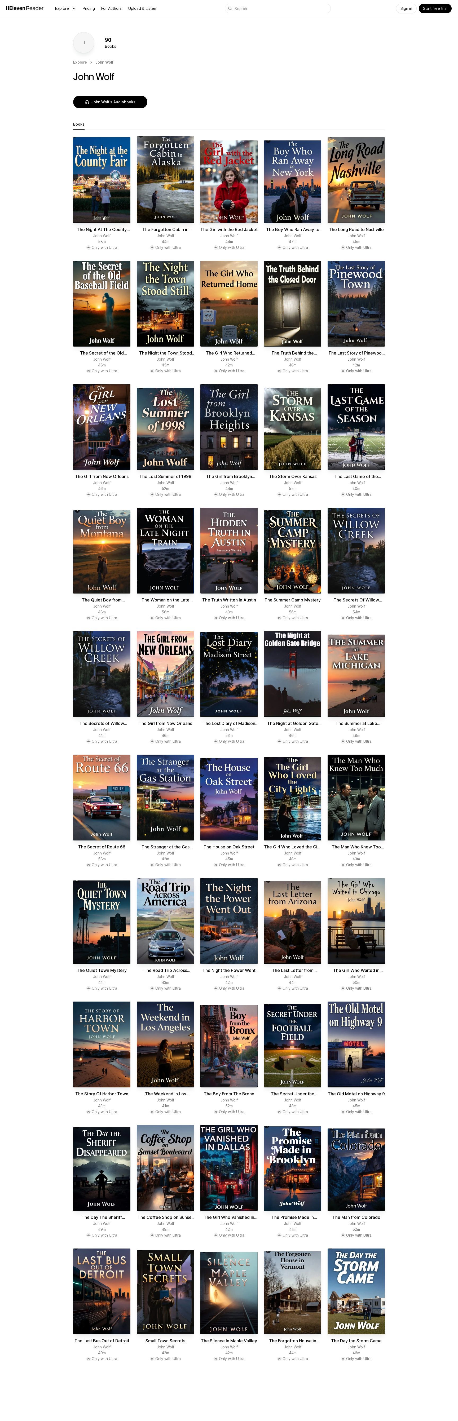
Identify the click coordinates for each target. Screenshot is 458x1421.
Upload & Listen (142, 8)
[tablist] (229, 124)
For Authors (111, 8)
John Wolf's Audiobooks (113, 102)
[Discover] (74, 8)
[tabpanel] (229, 751)
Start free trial (435, 8)
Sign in (406, 8)
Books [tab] (79, 124)
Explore (62, 8)
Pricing (89, 8)
